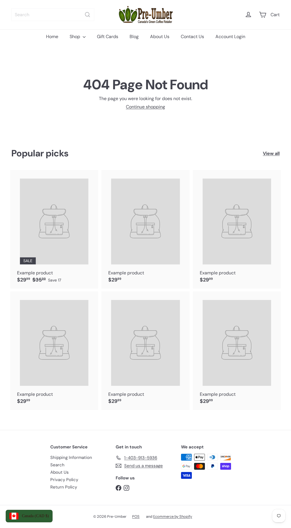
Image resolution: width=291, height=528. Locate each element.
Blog (134, 37)
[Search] (87, 14)
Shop (75, 37)
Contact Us (192, 37)
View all (271, 153)
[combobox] (52, 14)
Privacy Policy (64, 480)
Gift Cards (107, 37)
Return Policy (63, 487)
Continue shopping (145, 107)
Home (52, 37)
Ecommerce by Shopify (172, 516)
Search (57, 465)
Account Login (230, 37)
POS (136, 516)
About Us (159, 37)
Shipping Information (71, 457)
